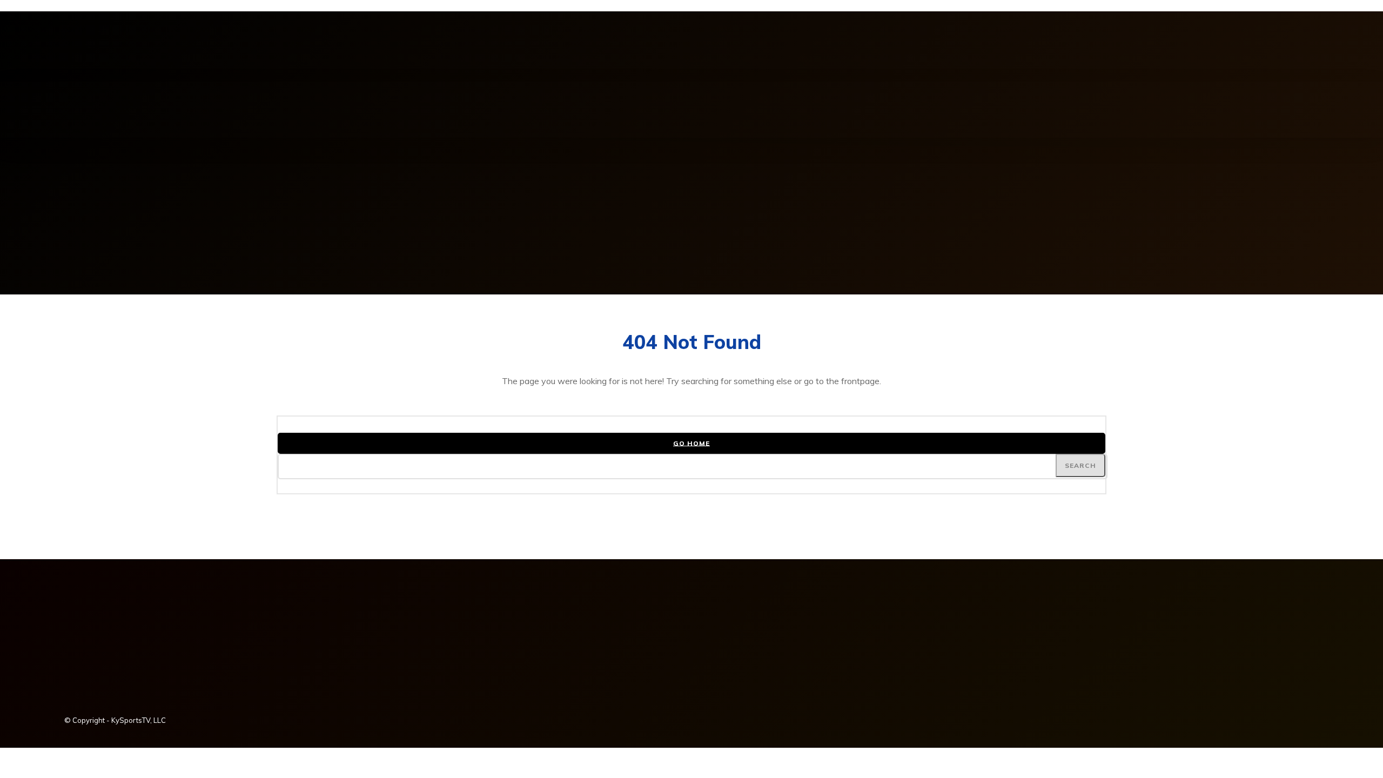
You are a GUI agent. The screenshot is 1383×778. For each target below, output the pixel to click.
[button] (859, 93)
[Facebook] (54, 46)
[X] (146, 46)
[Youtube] (164, 46)
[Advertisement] (691, 218)
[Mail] (109, 46)
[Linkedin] (91, 46)
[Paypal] (128, 46)
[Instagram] (72, 46)
